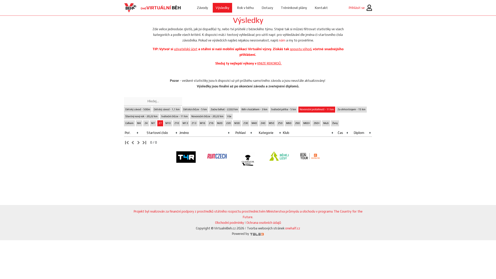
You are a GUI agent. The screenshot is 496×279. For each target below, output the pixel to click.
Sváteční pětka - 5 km (283, 109)
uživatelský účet (185, 49)
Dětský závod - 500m (137, 109)
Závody (202, 8)
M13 (185, 123)
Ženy (335, 123)
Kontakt (321, 8)
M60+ (306, 123)
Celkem (129, 123)
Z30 (245, 123)
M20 (219, 123)
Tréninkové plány (294, 8)
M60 (288, 123)
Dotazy (267, 8)
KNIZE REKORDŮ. (269, 63)
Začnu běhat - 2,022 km (224, 109)
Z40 (263, 123)
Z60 (297, 123)
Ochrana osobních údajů (263, 223)
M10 (168, 123)
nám (282, 40)
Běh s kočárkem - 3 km (254, 109)
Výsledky (222, 8)
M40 (254, 123)
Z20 (228, 123)
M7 (153, 123)
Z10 (176, 123)
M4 (139, 123)
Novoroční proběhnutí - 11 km (317, 109)
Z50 (280, 123)
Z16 (211, 123)
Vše (229, 116)
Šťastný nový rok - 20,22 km (141, 116)
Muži (326, 123)
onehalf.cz (292, 228)
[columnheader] (132, 133)
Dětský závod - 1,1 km (167, 109)
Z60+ (317, 123)
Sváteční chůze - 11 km (174, 116)
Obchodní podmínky (229, 223)
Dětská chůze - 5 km (195, 109)
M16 (202, 123)
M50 (271, 123)
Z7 (160, 123)
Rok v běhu (245, 8)
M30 (237, 123)
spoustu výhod (300, 49)
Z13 (194, 123)
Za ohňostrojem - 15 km (351, 109)
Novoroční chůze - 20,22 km (207, 116)
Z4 (146, 123)
